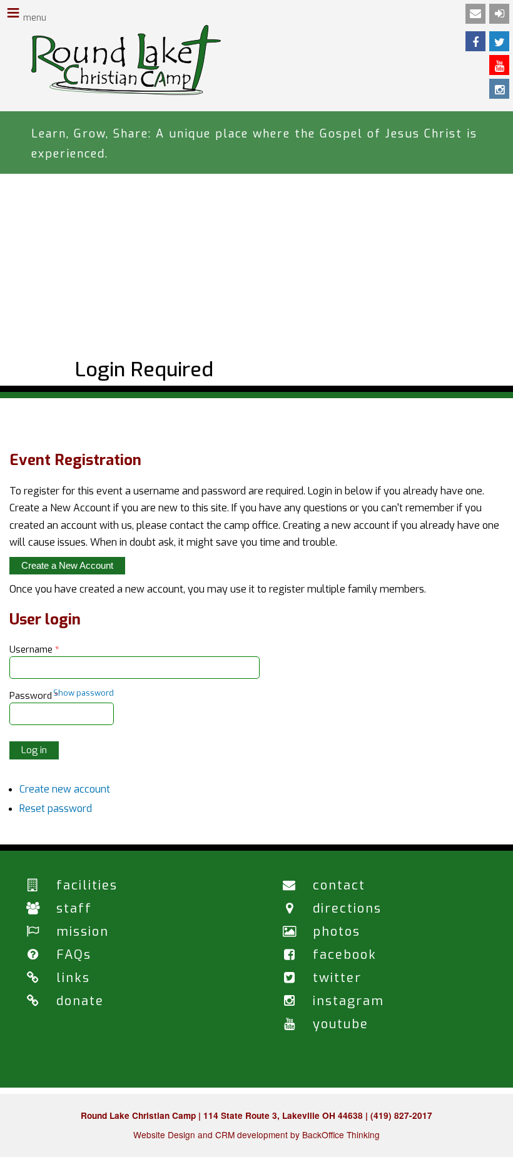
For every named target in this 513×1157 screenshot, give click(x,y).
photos (336, 931)
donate (80, 1001)
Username (34, 649)
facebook (345, 954)
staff (74, 908)
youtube (340, 1024)
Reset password (55, 808)
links (73, 977)
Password (34, 695)
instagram (348, 1001)
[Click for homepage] (126, 92)
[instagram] (499, 89)
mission (82, 931)
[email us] (475, 13)
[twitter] (499, 41)
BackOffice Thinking (341, 1134)
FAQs (73, 954)
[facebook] (475, 41)
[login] (499, 13)
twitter (337, 977)
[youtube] (499, 65)
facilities (87, 885)
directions (347, 908)
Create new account (64, 789)
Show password (83, 693)
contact (339, 885)
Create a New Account (67, 566)
